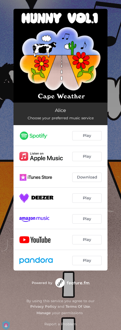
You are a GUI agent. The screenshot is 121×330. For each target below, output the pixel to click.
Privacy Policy (43, 306)
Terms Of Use (77, 306)
